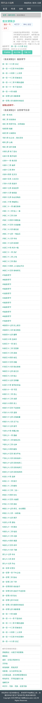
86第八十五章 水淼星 (10, 499)
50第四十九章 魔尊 (9, 335)
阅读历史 (27, 3)
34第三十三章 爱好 (9, 261)
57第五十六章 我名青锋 (11, 367)
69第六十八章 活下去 (10, 422)
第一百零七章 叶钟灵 (10, 600)
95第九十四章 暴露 (9, 541)
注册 (39, 3)
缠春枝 (5, 656)
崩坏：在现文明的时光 (11, 660)
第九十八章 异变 (8, 559)
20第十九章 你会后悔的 (11, 197)
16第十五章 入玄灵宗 (10, 179)
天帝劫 (5, 664)
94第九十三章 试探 (9, 536)
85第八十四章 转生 (9, 495)
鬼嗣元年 (5, 682)
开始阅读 (7, 52)
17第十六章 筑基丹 (9, 184)
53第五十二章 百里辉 (10, 348)
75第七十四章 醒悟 (9, 449)
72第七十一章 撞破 (9, 435)
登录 (34, 3)
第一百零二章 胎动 (9, 577)
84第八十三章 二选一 (10, 490)
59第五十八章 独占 (9, 376)
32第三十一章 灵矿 (9, 252)
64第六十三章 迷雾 (9, 399)
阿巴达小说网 (7, 3)
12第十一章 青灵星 (9, 161)
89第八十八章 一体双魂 (11, 513)
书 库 (13, 9)
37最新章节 (6, 275)
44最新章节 (6, 307)
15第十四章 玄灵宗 (9, 174)
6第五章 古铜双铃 (9, 133)
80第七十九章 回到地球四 (12, 472)
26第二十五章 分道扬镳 (11, 225)
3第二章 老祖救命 (9, 119)
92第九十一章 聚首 (9, 527)
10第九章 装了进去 (9, 151)
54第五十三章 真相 (9, 353)
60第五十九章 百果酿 (10, 380)
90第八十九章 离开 (9, 518)
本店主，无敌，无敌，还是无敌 (14, 686)
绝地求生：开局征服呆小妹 (12, 679)
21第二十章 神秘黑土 (10, 202)
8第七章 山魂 (7, 142)
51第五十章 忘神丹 (9, 339)
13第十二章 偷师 (8, 165)
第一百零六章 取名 (9, 596)
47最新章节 (6, 321)
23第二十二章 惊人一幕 (11, 211)
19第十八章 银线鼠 (9, 193)
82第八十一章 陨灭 (9, 481)
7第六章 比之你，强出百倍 (12, 138)
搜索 (29, 9)
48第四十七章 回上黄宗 (11, 325)
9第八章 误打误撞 (9, 147)
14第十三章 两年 (8, 170)
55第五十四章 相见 (9, 358)
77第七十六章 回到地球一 (12, 458)
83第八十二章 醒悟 (9, 486)
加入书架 (17, 52)
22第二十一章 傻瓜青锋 (11, 206)
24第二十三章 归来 (9, 216)
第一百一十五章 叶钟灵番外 (13, 69)
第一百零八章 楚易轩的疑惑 (13, 101)
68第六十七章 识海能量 (11, 417)
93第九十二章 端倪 (9, 531)
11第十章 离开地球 (9, 156)
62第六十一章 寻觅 (9, 390)
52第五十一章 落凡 (9, 344)
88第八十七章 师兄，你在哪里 (14, 509)
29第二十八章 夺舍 (9, 238)
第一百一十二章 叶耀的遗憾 (13, 82)
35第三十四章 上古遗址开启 (13, 266)
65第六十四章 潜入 (9, 403)
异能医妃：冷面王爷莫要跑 (12, 652)
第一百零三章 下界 (9, 582)
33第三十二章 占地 (9, 257)
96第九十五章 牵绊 (9, 545)
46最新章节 (6, 316)
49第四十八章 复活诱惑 (11, 330)
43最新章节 (6, 303)
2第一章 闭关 (7, 115)
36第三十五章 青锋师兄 (11, 270)
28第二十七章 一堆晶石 (11, 234)
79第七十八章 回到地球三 (12, 467)
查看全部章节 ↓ (8, 105)
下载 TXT (27, 52)
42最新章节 (6, 298)
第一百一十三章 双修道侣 (12, 78)
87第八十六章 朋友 (9, 504)
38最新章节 (6, 280)
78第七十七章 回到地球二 (12, 463)
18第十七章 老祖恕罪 (10, 188)
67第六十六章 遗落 (9, 412)
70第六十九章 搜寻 (9, 426)
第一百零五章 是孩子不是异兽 (14, 591)
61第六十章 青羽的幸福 (11, 385)
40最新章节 (6, 289)
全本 (21, 9)
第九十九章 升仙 (8, 563)
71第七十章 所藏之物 (10, 431)
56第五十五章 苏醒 (9, 362)
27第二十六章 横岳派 (10, 229)
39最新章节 (6, 284)
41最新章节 (6, 293)
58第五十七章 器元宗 (10, 371)
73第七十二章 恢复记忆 (11, 440)
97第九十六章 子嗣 (9, 550)
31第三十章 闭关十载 (10, 248)
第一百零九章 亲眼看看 (11, 96)
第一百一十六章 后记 (19, 46)
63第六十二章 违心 (9, 394)
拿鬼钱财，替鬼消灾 (10, 667)
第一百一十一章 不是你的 (12, 87)
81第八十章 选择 (8, 477)
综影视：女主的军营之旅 (12, 671)
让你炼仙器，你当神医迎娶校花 (14, 675)
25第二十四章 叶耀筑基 (11, 220)
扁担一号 (7, 24)
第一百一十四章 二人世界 (12, 73)
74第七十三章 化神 (9, 444)
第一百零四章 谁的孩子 (11, 586)
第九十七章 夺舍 (8, 554)
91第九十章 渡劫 (8, 522)
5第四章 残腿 (7, 129)
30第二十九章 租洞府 (10, 243)
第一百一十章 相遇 (9, 91)
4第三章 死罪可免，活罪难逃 (13, 124)
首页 (4, 15)
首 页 (5, 9)
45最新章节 (6, 312)
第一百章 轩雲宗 (8, 568)
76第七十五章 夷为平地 (11, 454)
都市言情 (11, 15)
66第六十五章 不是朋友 (11, 408)
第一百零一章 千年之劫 (11, 573)
